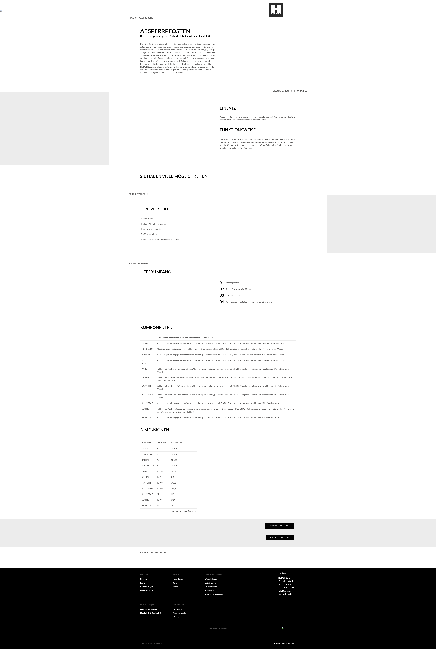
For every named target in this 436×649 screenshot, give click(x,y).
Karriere (143, 583)
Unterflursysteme (211, 583)
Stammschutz (210, 590)
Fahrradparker (178, 617)
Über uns (143, 579)
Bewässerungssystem (148, 609)
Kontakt (282, 573)
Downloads (177, 583)
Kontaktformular (146, 590)
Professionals (178, 579)
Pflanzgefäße (177, 609)
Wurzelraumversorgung (214, 594)
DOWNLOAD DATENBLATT (279, 526)
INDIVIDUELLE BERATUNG (279, 538)
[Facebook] (212, 634)
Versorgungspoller (180, 613)
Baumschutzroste (211, 587)
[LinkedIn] (218, 634)
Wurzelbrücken (211, 579)
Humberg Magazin (147, 587)
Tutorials (176, 587)
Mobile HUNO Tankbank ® (150, 613)
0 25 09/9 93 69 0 (286, 588)
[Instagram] (223, 634)
